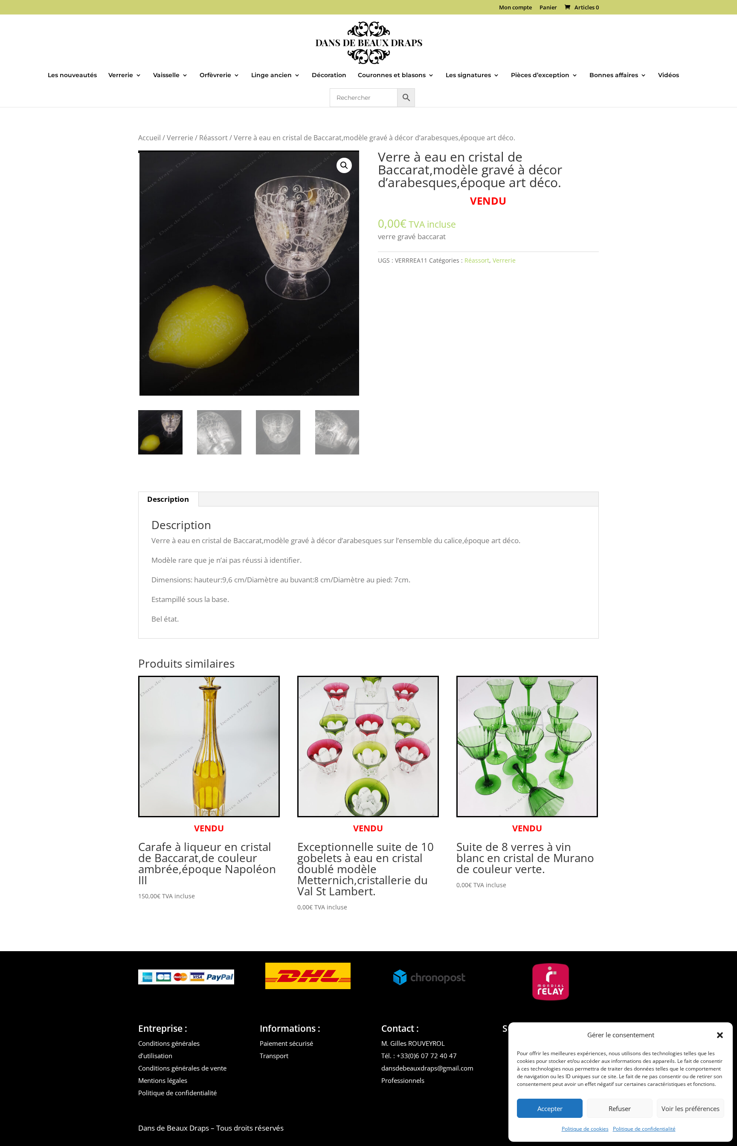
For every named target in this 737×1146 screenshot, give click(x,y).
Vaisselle (166, 75)
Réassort (213, 137)
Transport (274, 1055)
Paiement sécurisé (286, 1043)
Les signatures (468, 75)
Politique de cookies (585, 1128)
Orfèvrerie (215, 75)
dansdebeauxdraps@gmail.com (427, 1068)
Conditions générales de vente (182, 1068)
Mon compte (515, 8)
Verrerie (120, 75)
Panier (548, 8)
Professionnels (402, 1080)
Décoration (329, 75)
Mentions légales (162, 1080)
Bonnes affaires (613, 75)
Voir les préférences (691, 1108)
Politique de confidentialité (644, 1128)
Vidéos (668, 75)
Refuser (620, 1108)
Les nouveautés (72, 75)
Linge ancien (271, 75)
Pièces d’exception (540, 75)
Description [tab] (168, 499)
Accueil (149, 137)
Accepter (550, 1108)
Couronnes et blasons (392, 75)
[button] (720, 1035)
